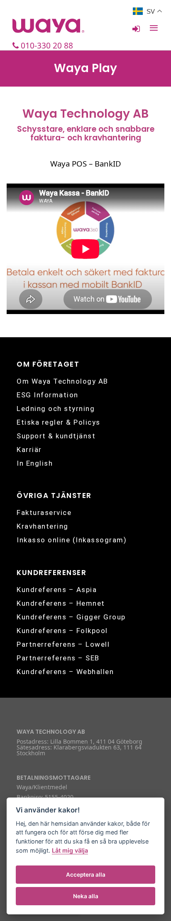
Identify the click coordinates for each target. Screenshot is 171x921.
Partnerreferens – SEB (58, 658)
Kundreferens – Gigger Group (71, 617)
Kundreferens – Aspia (57, 589)
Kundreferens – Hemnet (61, 603)
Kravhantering (42, 526)
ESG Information (47, 395)
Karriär (29, 449)
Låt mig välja (70, 850)
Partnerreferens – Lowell (63, 644)
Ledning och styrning (56, 408)
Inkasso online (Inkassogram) (72, 540)
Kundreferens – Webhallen (65, 671)
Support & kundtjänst (56, 436)
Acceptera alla (85, 874)
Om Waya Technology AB (62, 381)
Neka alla (85, 896)
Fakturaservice (44, 512)
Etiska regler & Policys (58, 422)
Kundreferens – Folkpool (62, 630)
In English (35, 463)
